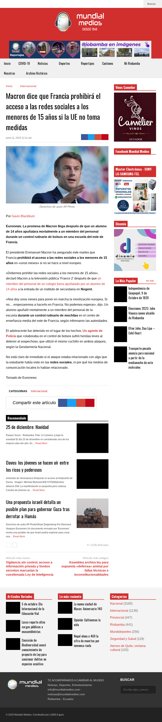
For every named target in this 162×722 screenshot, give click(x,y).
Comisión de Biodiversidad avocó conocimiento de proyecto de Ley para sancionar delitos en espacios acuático (34, 652)
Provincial (117, 617)
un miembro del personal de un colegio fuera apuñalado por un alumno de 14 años (55, 284)
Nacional (116, 603)
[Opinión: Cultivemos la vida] (65, 624)
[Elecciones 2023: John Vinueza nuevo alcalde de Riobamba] (120, 314)
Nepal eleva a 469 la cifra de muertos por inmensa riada (86, 641)
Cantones (108, 63)
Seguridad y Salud (123, 638)
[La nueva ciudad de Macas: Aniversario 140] (65, 608)
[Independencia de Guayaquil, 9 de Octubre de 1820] (120, 294)
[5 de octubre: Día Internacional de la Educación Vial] (13, 608)
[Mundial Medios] (81, 24)
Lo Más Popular (126, 280)
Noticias (43, 63)
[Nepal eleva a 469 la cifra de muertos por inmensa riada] (65, 640)
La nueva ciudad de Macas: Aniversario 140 (88, 606)
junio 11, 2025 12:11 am (19, 137)
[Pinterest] (105, 137)
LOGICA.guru (56, 714)
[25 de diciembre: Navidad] (92, 438)
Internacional (39, 391)
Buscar (151, 4)
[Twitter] (91, 137)
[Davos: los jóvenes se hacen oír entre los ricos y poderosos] (92, 474)
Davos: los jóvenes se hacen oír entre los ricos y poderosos (37, 466)
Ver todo (150, 281)
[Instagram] (132, 4)
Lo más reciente (70, 596)
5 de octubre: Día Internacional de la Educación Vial (33, 609)
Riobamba (117, 624)
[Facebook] (138, 4)
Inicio (7, 63)
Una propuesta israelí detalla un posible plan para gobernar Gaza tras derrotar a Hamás (38, 509)
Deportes (65, 63)
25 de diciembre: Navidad (27, 426)
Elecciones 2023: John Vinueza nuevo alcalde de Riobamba (141, 313)
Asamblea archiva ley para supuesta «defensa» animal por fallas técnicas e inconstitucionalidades (84, 568)
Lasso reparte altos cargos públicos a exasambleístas (33, 627)
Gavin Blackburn (23, 216)
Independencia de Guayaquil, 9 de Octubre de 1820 (138, 293)
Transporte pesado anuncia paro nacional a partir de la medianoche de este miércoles (141, 358)
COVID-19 (24, 63)
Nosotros (10, 73)
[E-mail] (98, 137)
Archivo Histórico (36, 73)
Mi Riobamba (132, 63)
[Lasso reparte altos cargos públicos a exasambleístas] (13, 626)
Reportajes (87, 63)
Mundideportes (120, 631)
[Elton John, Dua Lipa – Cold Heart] (120, 334)
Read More (41, 443)
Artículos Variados (20, 596)
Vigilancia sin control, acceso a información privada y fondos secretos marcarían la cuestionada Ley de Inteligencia (29, 568)
